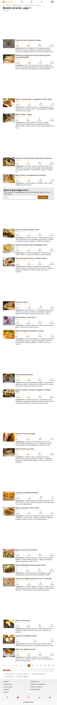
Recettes (6, 681)
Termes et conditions (36, 687)
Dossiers (6, 692)
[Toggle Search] (42, 2)
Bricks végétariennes (38, 674)
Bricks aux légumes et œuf (25, 649)
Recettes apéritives (23, 676)
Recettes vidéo (8, 684)
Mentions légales (35, 689)
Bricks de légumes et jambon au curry (30, 331)
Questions (6, 689)
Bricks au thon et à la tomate (26, 550)
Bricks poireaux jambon (24, 374)
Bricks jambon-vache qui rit (26, 317)
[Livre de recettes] (21, 2)
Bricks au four (9, 676)
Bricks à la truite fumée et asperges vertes (31, 245)
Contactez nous (35, 681)
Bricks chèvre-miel (22, 620)
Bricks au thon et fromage (25, 434)
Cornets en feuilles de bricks (26, 636)
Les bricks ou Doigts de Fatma (27, 493)
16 (53, 665)
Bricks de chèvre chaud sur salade (28, 40)
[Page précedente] (9, 665)
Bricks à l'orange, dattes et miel (27, 230)
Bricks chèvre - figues (24, 114)
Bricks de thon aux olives (25, 449)
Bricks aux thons (22, 302)
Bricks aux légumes (23, 674)
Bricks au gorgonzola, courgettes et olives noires (34, 99)
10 (49, 665)
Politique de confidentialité (38, 684)
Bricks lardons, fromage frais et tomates (31, 175)
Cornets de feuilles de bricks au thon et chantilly (34, 578)
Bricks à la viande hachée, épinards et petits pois (34, 158)
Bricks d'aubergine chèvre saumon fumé (30, 565)
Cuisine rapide (9, 674)
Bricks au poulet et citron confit (27, 508)
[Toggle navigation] (52, 2)
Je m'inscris (43, 197)
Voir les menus (8, 687)
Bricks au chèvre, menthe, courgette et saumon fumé (33, 391)
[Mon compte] (31, 2)
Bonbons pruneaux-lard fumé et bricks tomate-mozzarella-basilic (33, 56)
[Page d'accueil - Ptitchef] (3, 5)
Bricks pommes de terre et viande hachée (31, 258)
